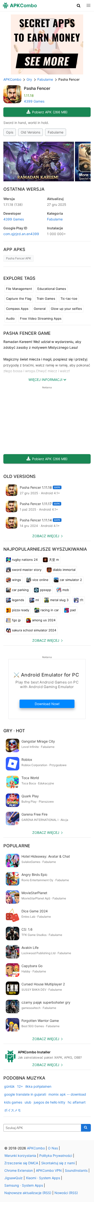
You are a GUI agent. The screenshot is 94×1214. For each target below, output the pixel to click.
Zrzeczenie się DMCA (21, 1163)
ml (37, 600)
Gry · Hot (14, 730)
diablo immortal (64, 570)
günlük (9, 1086)
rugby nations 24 (25, 559)
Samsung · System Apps (23, 1185)
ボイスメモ (12, 1110)
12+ (20, 1086)
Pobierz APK (49, 112)
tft (81, 600)
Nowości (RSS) (66, 1193)
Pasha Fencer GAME (27, 333)
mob (65, 590)
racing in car (49, 610)
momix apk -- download (67, 1094)
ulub (28, 1102)
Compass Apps (17, 309)
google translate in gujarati (25, 1094)
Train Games (46, 298)
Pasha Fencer (37, 88)
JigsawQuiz (13, 1178)
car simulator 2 (71, 580)
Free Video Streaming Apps (40, 318)
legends (18, 600)
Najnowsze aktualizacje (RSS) (27, 1193)
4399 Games (34, 101)
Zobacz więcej (45, 536)
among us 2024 (43, 620)
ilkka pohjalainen (38, 1086)
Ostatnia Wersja (24, 189)
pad (73, 610)
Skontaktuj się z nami (58, 1163)
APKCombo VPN (49, 1170)
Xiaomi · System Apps (43, 1178)
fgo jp (16, 620)
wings (16, 580)
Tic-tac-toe (68, 298)
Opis (9, 132)
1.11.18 (13, 204)
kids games (13, 1102)
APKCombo (12, 79)
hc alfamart (77, 1102)
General (40, 309)
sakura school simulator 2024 (34, 630)
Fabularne (55, 132)
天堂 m (54, 559)
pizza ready (20, 610)
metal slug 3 (59, 600)
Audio (10, 318)
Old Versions (30, 132)
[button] (78, 5)
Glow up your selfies (66, 309)
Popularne (16, 845)
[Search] (86, 1128)
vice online (40, 580)
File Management (19, 289)
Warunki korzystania (20, 1155)
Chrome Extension (18, 1170)
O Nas (53, 1148)
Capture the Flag (18, 298)
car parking (20, 590)
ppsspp (45, 590)
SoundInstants (76, 1170)
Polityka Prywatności (55, 1155)
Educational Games (51, 289)
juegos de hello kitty (49, 1102)
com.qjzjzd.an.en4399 (21, 234)
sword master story (26, 570)
